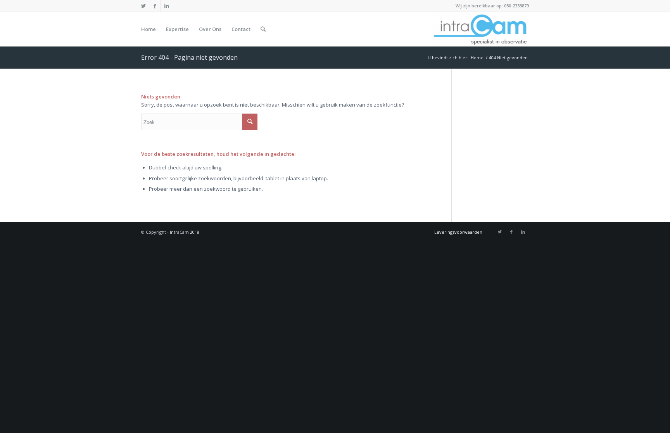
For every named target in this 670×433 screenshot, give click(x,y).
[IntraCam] (480, 29)
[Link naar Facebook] (155, 6)
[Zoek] (263, 29)
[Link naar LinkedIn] (167, 6)
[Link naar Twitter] (143, 6)
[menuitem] (148, 29)
